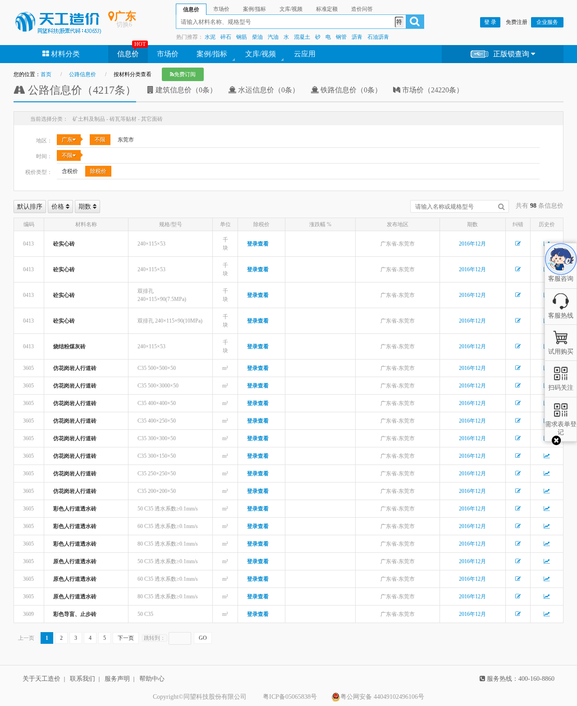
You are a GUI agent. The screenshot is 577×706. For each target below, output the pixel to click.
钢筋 (241, 37)
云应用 (305, 54)
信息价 (128, 54)
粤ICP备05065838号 (290, 696)
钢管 (341, 37)
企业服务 (547, 22)
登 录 (490, 22)
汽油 (273, 37)
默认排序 (29, 206)
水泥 (210, 37)
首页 (46, 74)
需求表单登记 (561, 428)
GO (203, 638)
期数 (85, 206)
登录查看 (258, 244)
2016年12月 (472, 244)
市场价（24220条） (431, 90)
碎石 (225, 37)
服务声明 (117, 678)
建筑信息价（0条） (185, 90)
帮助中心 (152, 678)
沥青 (357, 37)
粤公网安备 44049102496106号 (382, 696)
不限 (100, 140)
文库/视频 (260, 54)
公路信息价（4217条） (80, 90)
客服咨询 (560, 270)
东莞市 (126, 140)
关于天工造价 (41, 678)
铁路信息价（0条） (350, 90)
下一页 (126, 638)
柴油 (257, 37)
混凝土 (302, 37)
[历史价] (547, 456)
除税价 (98, 171)
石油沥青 (378, 37)
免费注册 (516, 22)
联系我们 (82, 678)
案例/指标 (212, 54)
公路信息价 (82, 74)
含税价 (70, 171)
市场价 (168, 54)
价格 (58, 206)
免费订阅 (185, 74)
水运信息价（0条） (267, 90)
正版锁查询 (512, 54)
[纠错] (518, 244)
